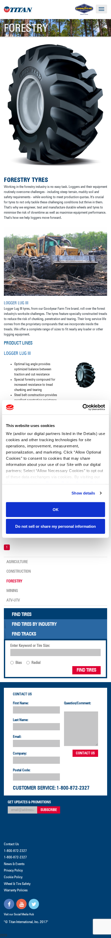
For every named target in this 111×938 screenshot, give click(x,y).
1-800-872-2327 (73, 788)
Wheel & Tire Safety (17, 884)
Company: (20, 753)
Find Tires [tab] (21, 614)
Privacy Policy (13, 870)
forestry (14, 581)
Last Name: (20, 720)
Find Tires (86, 670)
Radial (36, 663)
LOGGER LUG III (17, 353)
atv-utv (13, 600)
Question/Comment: (77, 703)
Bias (18, 663)
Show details (83, 493)
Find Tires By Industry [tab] (34, 624)
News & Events (14, 864)
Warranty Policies (16, 890)
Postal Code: (21, 770)
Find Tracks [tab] (24, 634)
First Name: (21, 703)
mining (12, 591)
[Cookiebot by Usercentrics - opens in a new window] (82, 407)
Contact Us (22, 694)
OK (56, 509)
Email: (17, 737)
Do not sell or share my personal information (55, 526)
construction (18, 571)
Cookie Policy (13, 877)
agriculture (17, 562)
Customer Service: (34, 788)
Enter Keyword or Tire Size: (30, 646)
